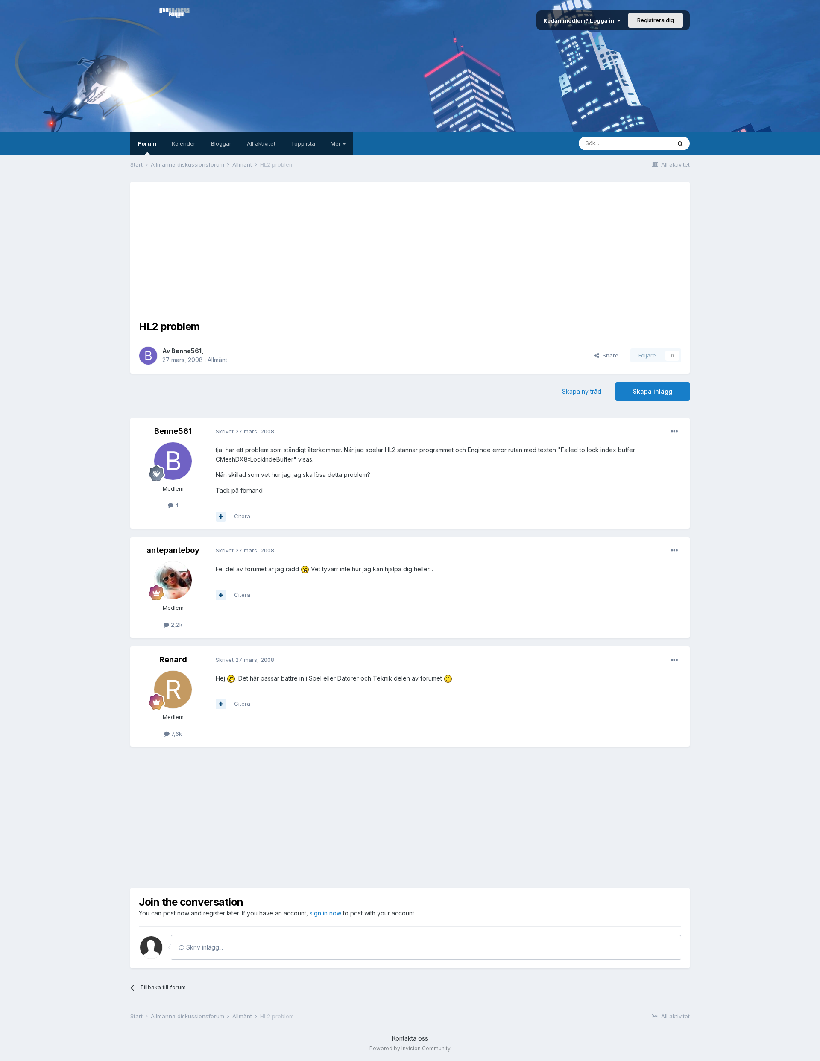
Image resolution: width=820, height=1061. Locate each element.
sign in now (325, 913)
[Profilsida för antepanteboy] (173, 580)
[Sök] (680, 143)
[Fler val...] (674, 432)
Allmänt (217, 359)
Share (608, 355)
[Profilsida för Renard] (173, 689)
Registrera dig (655, 20)
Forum (147, 143)
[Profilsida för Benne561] (148, 355)
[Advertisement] (410, 250)
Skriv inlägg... (203, 947)
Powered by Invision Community (410, 1048)
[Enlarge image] (305, 569)
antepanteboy (172, 550)
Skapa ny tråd (581, 391)
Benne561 (186, 350)
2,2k (175, 624)
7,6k (176, 733)
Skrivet (245, 431)
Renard (173, 659)
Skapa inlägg (652, 391)
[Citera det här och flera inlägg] (221, 517)
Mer (337, 143)
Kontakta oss (410, 1038)
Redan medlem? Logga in (580, 20)
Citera (242, 516)
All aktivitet (261, 143)
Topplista (303, 143)
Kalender (184, 143)
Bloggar (221, 143)
